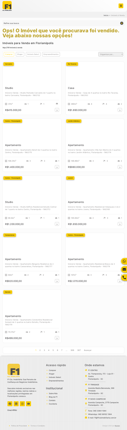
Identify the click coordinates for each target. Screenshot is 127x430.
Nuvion (117, 426)
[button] (63, 23)
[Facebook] (9, 403)
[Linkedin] (16, 403)
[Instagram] (22, 403)
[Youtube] (28, 403)
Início (106, 15)
